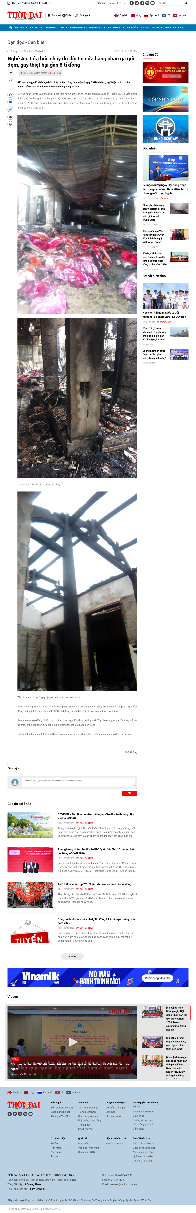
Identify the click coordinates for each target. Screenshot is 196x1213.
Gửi (129, 793)
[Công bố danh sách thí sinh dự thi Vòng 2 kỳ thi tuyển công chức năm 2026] (30, 930)
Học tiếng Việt (85, 1129)
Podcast (56, 15)
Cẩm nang (138, 1128)
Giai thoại (111, 1111)
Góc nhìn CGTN (86, 1152)
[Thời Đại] (25, 15)
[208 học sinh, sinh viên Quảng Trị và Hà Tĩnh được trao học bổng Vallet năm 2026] (179, 257)
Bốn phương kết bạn (62, 1107)
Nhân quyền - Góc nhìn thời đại (86, 28)
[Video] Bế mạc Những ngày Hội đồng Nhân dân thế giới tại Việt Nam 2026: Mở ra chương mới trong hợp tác (176, 1018)
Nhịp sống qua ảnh (143, 1124)
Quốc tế (131, 28)
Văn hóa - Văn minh (89, 1147)
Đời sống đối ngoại (116, 1107)
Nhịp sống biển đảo (143, 1152)
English (124, 15)
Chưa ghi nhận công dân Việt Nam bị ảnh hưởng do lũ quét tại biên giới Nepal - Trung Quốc (154, 212)
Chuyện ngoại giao (54, 28)
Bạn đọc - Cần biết (26, 42)
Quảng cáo (85, 15)
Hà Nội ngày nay (115, 1143)
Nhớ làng (56, 1152)
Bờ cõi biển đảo (173, 28)
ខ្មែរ (169, 15)
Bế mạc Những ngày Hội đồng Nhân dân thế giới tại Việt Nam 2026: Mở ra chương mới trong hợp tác (165, 189)
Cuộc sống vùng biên (144, 1147)
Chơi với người (113, 1116)
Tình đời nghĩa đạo (143, 1111)
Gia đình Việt (114, 28)
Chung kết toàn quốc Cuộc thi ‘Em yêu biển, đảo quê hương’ (154, 354)
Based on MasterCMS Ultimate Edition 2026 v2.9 (34, 1208)
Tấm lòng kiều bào (88, 1107)
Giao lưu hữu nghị (142, 1160)
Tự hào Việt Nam (87, 1111)
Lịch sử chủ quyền (143, 1156)
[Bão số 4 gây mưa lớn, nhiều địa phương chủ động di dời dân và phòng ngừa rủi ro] (179, 332)
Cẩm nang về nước (88, 1116)
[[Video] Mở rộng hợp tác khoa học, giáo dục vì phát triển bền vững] (152, 1042)
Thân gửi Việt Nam (61, 1116)
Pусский (154, 15)
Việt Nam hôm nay (150, 28)
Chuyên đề (150, 55)
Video (15, 1059)
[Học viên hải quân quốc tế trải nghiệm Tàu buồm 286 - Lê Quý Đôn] (165, 296)
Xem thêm (72, 956)
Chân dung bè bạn (61, 1111)
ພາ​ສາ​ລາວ (183, 15)
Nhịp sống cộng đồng (90, 1120)
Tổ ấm (54, 1143)
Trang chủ (16, 51)
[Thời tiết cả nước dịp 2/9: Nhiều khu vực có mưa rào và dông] (30, 895)
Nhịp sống (83, 1143)
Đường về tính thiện (143, 1120)
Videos (70, 15)
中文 (138, 15)
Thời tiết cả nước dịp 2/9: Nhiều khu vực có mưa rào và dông (94, 884)
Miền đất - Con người (144, 1143)
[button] (72, 1042)
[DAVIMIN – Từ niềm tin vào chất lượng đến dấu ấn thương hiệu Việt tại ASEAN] (30, 825)
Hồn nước (56, 1147)
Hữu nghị (19, 28)
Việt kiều (34, 28)
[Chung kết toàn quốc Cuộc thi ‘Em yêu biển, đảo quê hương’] (179, 354)
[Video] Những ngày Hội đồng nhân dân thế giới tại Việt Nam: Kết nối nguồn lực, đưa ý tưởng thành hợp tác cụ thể (177, 1068)
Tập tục (55, 1156)
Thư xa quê (84, 1124)
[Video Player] (72, 1042)
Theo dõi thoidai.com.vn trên (33, 73)
